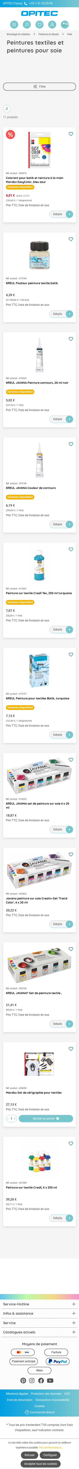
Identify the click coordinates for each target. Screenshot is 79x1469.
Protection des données (46, 1393)
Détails (57, 214)
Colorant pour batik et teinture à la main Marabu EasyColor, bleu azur (34, 180)
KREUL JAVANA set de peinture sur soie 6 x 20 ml (37, 805)
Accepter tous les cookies (40, 1464)
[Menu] (14, 25)
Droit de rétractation (20, 1400)
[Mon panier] (65, 25)
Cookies (39, 1406)
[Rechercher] (27, 25)
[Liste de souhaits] (39, 25)
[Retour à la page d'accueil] (39, 13)
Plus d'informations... (51, 1447)
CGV (67, 1393)
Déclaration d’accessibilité (52, 1400)
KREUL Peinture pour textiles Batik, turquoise (37, 698)
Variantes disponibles (20, 186)
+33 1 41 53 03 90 (41, 3)
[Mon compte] (52, 25)
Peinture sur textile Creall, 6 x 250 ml (31, 1187)
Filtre (42, 86)
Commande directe (42, 1412)
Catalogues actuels (19, 1332)
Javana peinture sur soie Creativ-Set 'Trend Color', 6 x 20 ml (36, 900)
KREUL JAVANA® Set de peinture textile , (34, 993)
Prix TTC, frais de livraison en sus (27, 205)
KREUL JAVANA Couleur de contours (31, 488)
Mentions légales (17, 1393)
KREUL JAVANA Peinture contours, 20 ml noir (37, 382)
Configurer (50, 1455)
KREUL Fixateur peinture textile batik (32, 283)
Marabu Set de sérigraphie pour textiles (34, 1092)
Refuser (30, 1455)
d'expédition (22, 1430)
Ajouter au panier (44, 1118)
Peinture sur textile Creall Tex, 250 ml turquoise (39, 593)
